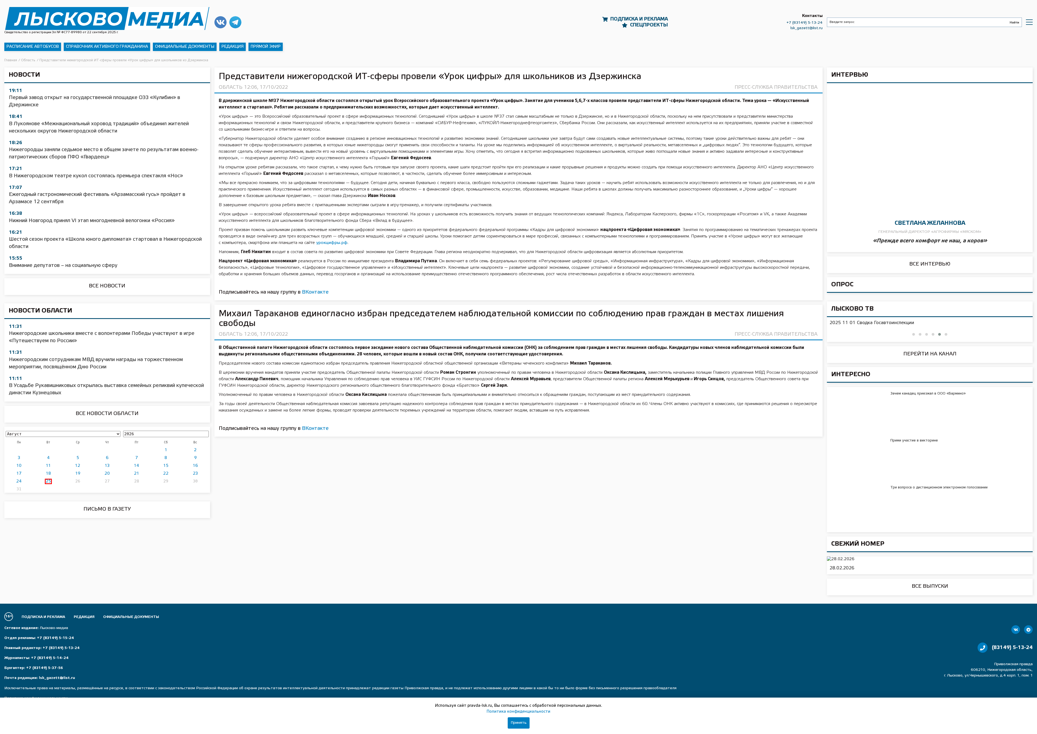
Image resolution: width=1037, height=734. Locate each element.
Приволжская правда (107, 18)
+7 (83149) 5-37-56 (44, 668)
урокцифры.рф (332, 243)
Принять (519, 723)
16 (195, 466)
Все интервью (929, 264)
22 (166, 473)
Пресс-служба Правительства (776, 87)
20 (107, 473)
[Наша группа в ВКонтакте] (1015, 629)
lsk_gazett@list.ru (806, 28)
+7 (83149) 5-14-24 (50, 658)
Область (230, 87)
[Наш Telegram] (1028, 629)
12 (77, 466)
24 (19, 481)
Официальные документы (184, 47)
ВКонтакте (315, 292)
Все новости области (107, 413)
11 (48, 466)
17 (19, 473)
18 (48, 473)
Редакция (232, 47)
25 (48, 481)
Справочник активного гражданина (107, 47)
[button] (913, 334)
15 (166, 466)
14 (136, 466)
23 (195, 473)
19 (77, 473)
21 (136, 473)
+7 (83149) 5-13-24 (804, 23)
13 (107, 466)
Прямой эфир (266, 47)
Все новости (107, 286)
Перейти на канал (930, 354)
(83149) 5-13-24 (1012, 647)
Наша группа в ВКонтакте (220, 22)
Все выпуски (930, 586)
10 (18, 466)
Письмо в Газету (107, 509)
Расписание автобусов (32, 47)
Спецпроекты (649, 25)
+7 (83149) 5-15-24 (55, 638)
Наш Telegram (235, 22)
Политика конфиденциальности (518, 711)
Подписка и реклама (639, 19)
